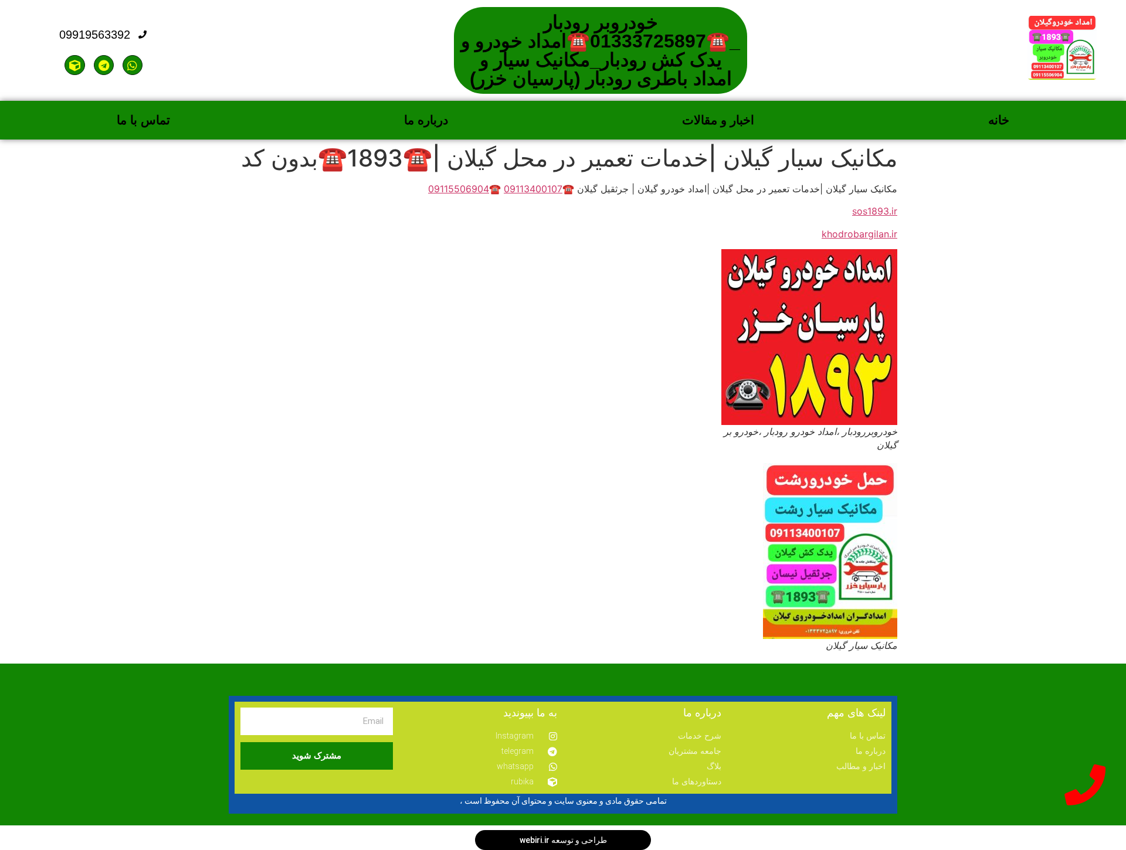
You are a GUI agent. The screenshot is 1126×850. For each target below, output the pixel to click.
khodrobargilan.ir (859, 234)
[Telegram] (104, 65)
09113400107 (533, 189)
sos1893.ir (874, 211)
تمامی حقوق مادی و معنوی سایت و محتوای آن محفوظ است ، (563, 800)
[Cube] (74, 65)
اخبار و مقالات (718, 120)
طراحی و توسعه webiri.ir (563, 840)
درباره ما (426, 120)
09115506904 (458, 189)
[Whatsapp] (133, 65)
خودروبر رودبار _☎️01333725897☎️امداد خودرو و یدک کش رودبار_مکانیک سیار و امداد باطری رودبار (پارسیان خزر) (600, 50)
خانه (998, 120)
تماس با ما (143, 120)
